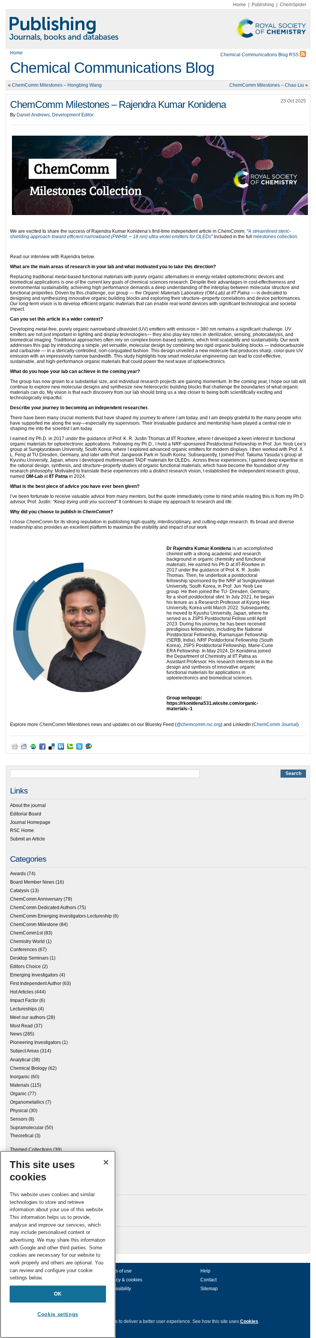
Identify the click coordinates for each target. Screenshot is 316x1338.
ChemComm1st (26, 933)
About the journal (28, 805)
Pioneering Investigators (35, 1042)
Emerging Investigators (34, 975)
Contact (208, 1280)
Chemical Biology (28, 1068)
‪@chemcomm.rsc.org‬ (198, 724)
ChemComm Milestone (34, 924)
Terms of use (118, 1271)
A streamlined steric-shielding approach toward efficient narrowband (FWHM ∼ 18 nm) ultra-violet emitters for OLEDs (150, 234)
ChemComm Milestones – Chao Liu (266, 85)
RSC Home (22, 830)
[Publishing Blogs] (158, 29)
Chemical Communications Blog (112, 67)
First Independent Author (35, 983)
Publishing (263, 4)
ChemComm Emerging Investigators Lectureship (61, 916)
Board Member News (32, 882)
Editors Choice (25, 966)
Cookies (249, 1321)
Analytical (20, 1059)
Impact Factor (24, 1000)
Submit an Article (27, 839)
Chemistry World (27, 941)
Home (239, 4)
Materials (19, 1085)
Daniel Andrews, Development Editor (55, 115)
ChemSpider (293, 4)
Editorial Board (25, 814)
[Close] (105, 1162)
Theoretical (22, 1135)
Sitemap (209, 1288)
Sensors (18, 1119)
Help (205, 1271)
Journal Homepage (30, 822)
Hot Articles (22, 992)
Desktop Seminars (29, 958)
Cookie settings (57, 1314)
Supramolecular (27, 1127)
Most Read (21, 1026)
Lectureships (23, 1009)
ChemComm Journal (275, 724)
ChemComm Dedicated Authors (43, 907)
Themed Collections (31, 1149)
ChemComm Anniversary (36, 899)
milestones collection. (276, 236)
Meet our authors (27, 1017)
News (16, 1034)
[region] (58, 1244)
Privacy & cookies (123, 1280)
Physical (19, 1110)
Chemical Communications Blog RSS (260, 54)
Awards (18, 873)
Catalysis (19, 890)
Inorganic (20, 1076)
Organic (18, 1093)
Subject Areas (24, 1051)
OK (58, 1294)
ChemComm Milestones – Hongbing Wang (57, 85)
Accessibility (118, 1288)
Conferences (23, 949)
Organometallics (27, 1102)
